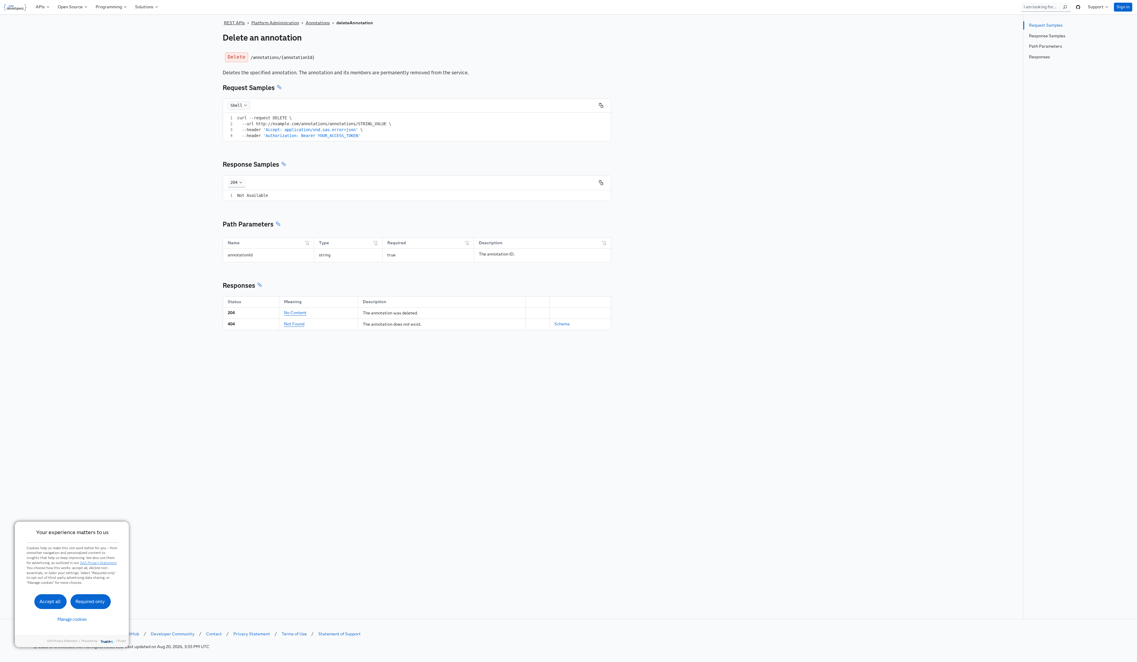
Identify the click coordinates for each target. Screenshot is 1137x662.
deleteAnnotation (354, 22)
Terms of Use (294, 634)
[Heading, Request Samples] (279, 88)
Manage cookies (72, 619)
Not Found (294, 324)
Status (234, 301)
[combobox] (236, 182)
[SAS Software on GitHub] (1078, 7)
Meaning (292, 301)
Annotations (318, 22)
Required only (90, 601)
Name (234, 242)
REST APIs (234, 22)
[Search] (1065, 7)
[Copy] (601, 105)
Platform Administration (275, 22)
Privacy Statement (251, 634)
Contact (214, 634)
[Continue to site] (16, 7)
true (391, 255)
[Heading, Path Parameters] (278, 225)
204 (231, 312)
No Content (295, 312)
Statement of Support (339, 634)
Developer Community (173, 634)
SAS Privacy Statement (98, 562)
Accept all (50, 601)
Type (324, 242)
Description (490, 242)
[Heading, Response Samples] (284, 165)
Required (396, 242)
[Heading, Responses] (260, 286)
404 (231, 324)
